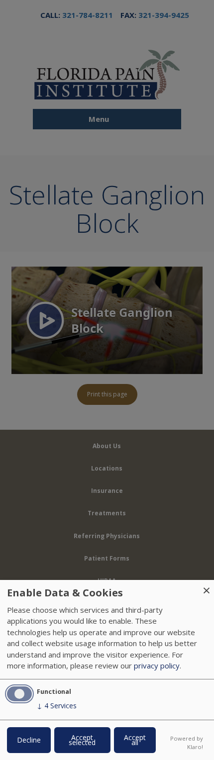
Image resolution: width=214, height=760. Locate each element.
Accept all (135, 740)
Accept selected (82, 740)
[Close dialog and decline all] (206, 586)
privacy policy (157, 665)
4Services (57, 705)
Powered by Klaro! (186, 743)
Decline (29, 740)
